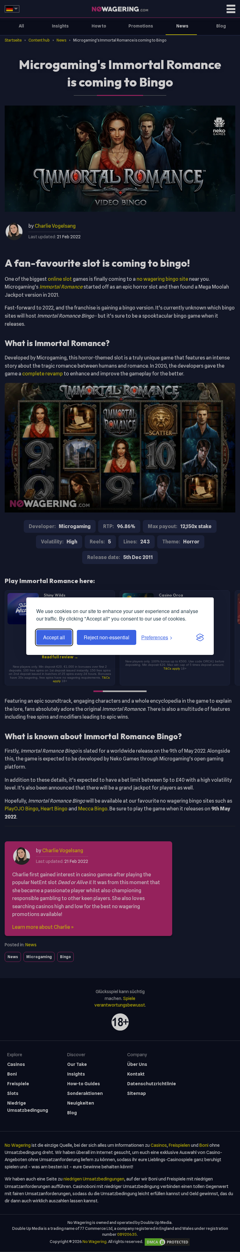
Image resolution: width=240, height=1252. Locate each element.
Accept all (54, 637)
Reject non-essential (106, 637)
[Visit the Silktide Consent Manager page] (200, 637)
